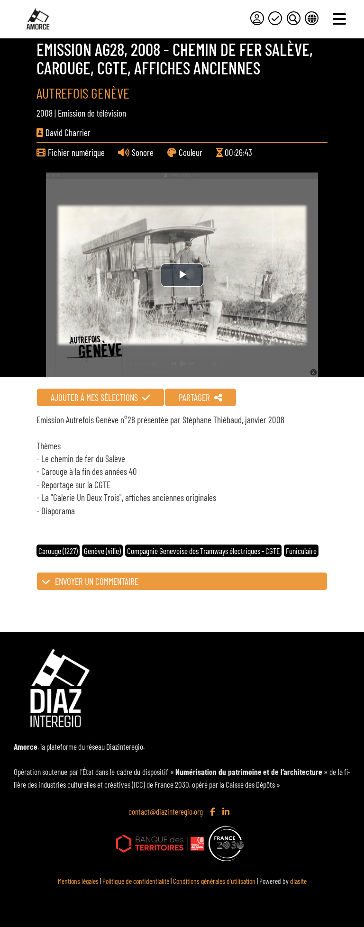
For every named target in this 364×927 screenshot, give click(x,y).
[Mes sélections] (275, 18)
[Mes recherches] (293, 18)
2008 (44, 113)
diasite (298, 880)
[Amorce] (38, 19)
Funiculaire (301, 550)
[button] (182, 581)
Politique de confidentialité (135, 880)
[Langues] (311, 18)
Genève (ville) (102, 550)
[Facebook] (213, 812)
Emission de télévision (92, 113)
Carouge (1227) (58, 550)
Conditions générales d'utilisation (214, 880)
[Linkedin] (226, 812)
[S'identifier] (257, 18)
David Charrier (68, 132)
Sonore (143, 152)
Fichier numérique (76, 152)
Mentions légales (78, 880)
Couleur (190, 152)
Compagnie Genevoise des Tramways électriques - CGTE (203, 550)
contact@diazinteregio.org (165, 811)
